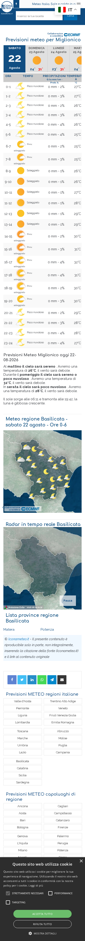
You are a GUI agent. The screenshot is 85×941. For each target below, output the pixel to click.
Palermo (63, 836)
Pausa (67, 600)
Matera (9, 629)
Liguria (22, 715)
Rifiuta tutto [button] (42, 924)
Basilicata (22, 761)
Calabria (22, 768)
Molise (62, 738)
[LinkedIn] (31, 679)
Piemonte (22, 708)
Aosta (22, 813)
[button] (42, 933)
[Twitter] (22, 679)
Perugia (63, 843)
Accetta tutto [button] (42, 914)
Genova (22, 836)
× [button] (81, 861)
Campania (63, 752)
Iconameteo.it (18, 639)
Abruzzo (63, 731)
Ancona (22, 806)
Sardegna (22, 782)
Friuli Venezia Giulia (62, 715)
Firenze (63, 827)
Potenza (47, 629)
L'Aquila (22, 843)
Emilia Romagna (62, 722)
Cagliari (63, 806)
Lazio (22, 752)
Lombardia (22, 722)
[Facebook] (12, 679)
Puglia (62, 745)
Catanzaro (63, 820)
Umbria (22, 745)
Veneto (63, 708)
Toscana (22, 731)
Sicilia (23, 775)
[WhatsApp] (41, 679)
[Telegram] (51, 679)
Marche (22, 738)
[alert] (42, 899)
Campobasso (63, 813)
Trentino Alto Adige (63, 701)
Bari (22, 820)
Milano (22, 850)
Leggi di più (36, 885)
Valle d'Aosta (22, 701)
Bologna (22, 827)
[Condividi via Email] (61, 679)
